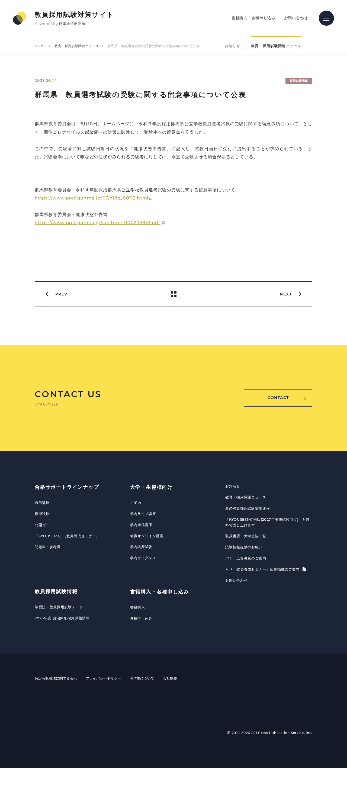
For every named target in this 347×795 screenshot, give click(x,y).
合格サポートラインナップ (67, 487)
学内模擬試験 (141, 547)
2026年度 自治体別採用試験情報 (62, 618)
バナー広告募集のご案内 (245, 558)
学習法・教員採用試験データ (59, 607)
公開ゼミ (42, 525)
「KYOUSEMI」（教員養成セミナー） (67, 536)
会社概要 (170, 678)
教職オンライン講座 (146, 536)
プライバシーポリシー (103, 678)
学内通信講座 (141, 525)
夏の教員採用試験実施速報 (247, 508)
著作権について (142, 678)
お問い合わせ (296, 17)
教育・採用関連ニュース (245, 497)
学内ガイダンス (143, 558)
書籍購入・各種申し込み (253, 17)
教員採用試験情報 (56, 591)
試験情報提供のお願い (243, 547)
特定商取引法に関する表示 (56, 678)
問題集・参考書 (48, 547)
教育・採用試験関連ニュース (76, 46)
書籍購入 (137, 607)
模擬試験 (42, 513)
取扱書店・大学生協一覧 (245, 536)
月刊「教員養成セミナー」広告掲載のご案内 (263, 569)
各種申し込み (141, 618)
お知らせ (232, 46)
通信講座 (42, 502)
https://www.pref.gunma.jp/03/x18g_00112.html (91, 198)
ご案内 (135, 502)
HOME (40, 46)
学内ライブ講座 (143, 513)
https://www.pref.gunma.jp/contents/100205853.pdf (97, 222)
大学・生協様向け (151, 487)
